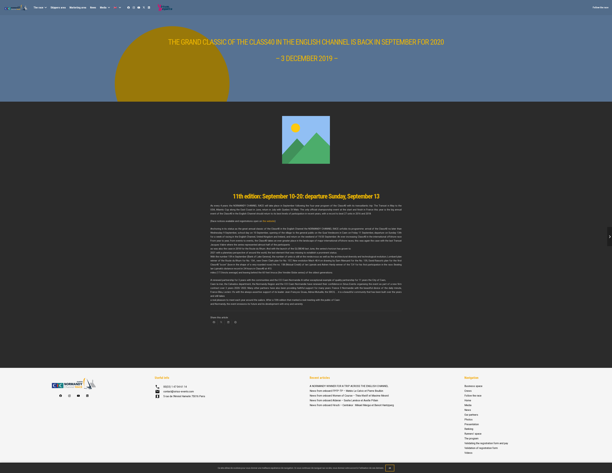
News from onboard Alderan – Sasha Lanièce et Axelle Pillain (344, 400)
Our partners (471, 414)
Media (467, 405)
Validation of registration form (481, 448)
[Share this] (214, 322)
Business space (473, 386)
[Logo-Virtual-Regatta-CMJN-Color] (165, 7)
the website (268, 221)
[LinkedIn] (149, 7)
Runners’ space (472, 433)
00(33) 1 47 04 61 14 (175, 386)
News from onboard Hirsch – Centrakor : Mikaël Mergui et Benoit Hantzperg (352, 405)
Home (467, 400)
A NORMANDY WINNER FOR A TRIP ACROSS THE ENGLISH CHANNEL (349, 386)
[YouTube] (138, 7)
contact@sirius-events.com (178, 391)
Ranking (468, 428)
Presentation (471, 424)
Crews (468, 390)
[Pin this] (235, 322)
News (467, 410)
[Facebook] (128, 7)
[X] (144, 7)
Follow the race (472, 395)
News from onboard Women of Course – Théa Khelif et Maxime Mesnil (349, 395)
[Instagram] (133, 7)
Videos (468, 452)
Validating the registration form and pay (486, 443)
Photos (468, 419)
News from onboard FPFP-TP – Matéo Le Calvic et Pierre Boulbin (346, 390)
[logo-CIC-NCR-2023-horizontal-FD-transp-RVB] (16, 8)
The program (471, 438)
